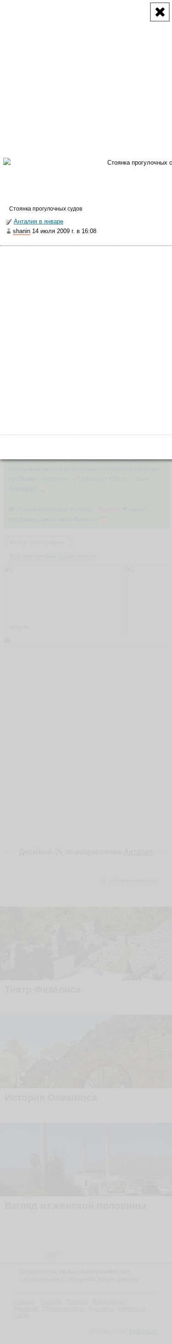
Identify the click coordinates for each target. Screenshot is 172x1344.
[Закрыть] (160, 12)
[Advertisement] (86, 337)
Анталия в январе (38, 221)
